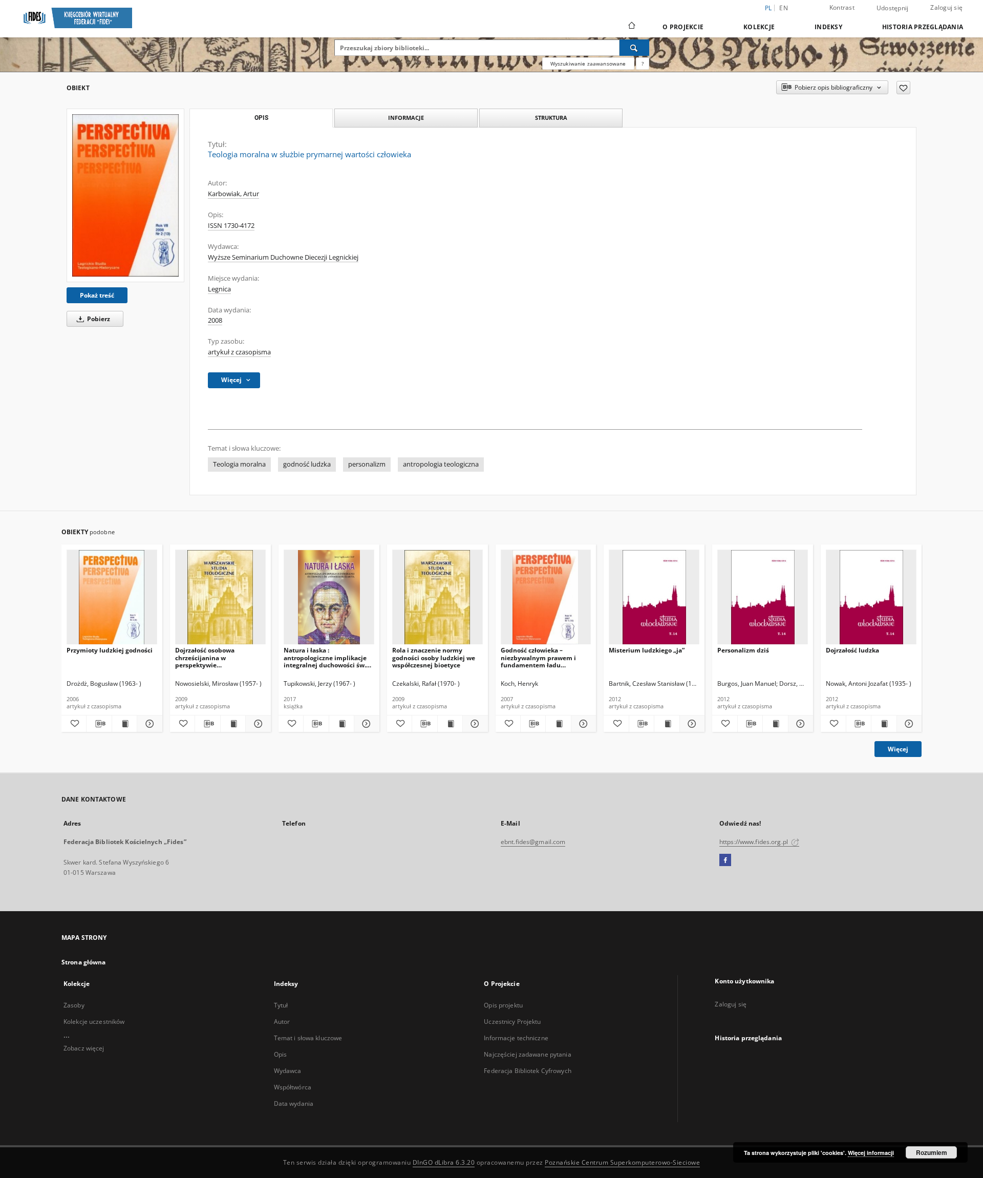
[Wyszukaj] (634, 47)
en (783, 8)
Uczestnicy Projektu (512, 1021)
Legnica (219, 289)
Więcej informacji (871, 1152)
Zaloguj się (946, 7)
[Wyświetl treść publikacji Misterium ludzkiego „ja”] (666, 723)
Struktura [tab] (551, 117)
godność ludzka (307, 464)
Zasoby (73, 1005)
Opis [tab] (261, 117)
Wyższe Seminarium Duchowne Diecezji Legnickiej (283, 257)
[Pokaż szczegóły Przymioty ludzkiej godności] (148, 723)
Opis (280, 1054)
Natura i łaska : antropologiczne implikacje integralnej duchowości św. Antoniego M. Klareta (325, 657)
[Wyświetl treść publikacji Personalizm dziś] (775, 723)
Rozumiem (931, 1152)
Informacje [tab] (406, 117)
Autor (282, 1021)
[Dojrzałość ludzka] (871, 597)
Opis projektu (503, 1005)
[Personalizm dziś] (762, 597)
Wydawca (288, 1070)
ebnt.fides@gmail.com (533, 841)
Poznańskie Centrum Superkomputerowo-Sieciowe (622, 1162)
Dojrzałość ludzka (852, 650)
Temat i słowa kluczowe (308, 1038)
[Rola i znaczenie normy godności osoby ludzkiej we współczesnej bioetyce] (437, 597)
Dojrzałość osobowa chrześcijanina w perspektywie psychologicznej (204, 657)
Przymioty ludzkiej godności (110, 650)
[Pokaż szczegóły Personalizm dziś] (799, 723)
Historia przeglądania (922, 27)
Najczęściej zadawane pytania (527, 1054)
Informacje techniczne (516, 1038)
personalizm (367, 464)
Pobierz (98, 318)
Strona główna (83, 962)
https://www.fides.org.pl (754, 841)
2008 (215, 320)
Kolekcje (759, 27)
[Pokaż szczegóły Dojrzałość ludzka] (907, 723)
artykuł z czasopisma (239, 352)
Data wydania (293, 1103)
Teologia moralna (239, 464)
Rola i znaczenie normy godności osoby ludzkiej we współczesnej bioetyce (433, 657)
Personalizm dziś (743, 650)
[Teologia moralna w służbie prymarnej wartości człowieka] (125, 195)
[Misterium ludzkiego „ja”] (654, 597)
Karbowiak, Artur (233, 194)
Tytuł (281, 1005)
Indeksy (828, 27)
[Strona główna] (631, 26)
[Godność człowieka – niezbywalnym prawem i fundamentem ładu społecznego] (546, 597)
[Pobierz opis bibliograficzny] (99, 723)
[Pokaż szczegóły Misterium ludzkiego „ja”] (690, 723)
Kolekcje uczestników (93, 1021)
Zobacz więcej (83, 1048)
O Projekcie (683, 27)
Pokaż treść (97, 295)
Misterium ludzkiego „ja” (647, 650)
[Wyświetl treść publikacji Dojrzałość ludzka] (883, 723)
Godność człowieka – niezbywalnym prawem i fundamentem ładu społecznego (538, 657)
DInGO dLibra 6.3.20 (444, 1162)
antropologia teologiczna (441, 464)
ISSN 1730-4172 (231, 225)
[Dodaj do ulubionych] (903, 87)
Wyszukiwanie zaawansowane (588, 63)
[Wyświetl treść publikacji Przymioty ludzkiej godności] (124, 723)
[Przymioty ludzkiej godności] (112, 597)
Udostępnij (893, 8)
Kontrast (841, 7)
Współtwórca (292, 1087)
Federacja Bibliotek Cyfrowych (527, 1070)
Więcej (898, 749)
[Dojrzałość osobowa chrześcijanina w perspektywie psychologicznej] (220, 597)
